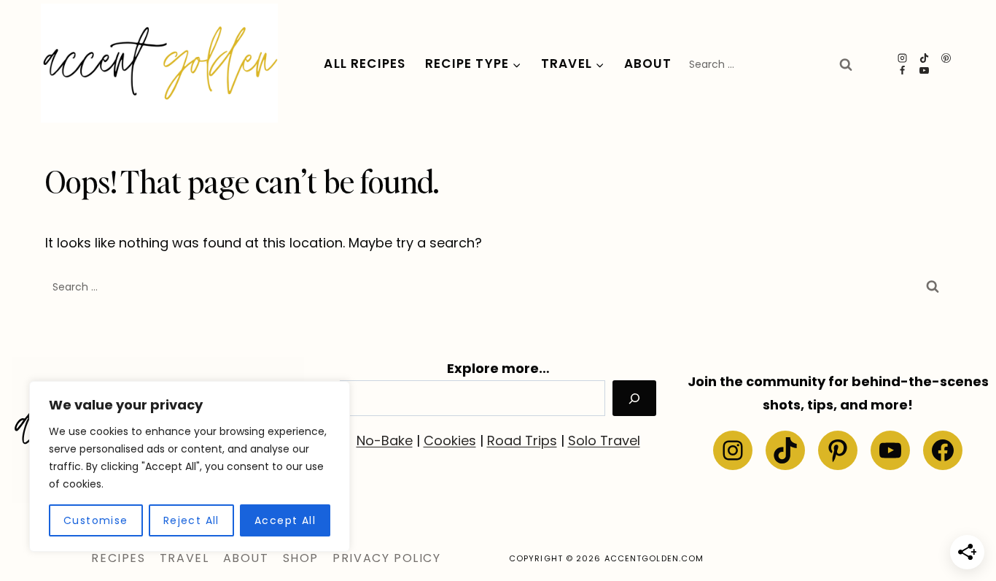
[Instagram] (902, 58)
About (648, 63)
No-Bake (385, 440)
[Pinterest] (946, 58)
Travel (184, 558)
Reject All (191, 520)
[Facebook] (902, 70)
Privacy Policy (386, 558)
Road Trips (522, 440)
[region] (189, 466)
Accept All (285, 520)
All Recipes (364, 63)
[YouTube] (924, 70)
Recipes (118, 558)
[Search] (634, 398)
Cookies (450, 440)
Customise (95, 520)
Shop (301, 558)
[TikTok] (924, 58)
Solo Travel (604, 440)
